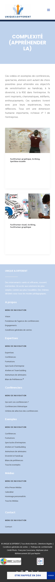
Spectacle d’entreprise (14, 366)
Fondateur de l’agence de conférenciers (22, 321)
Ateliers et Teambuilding (15, 447)
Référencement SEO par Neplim (27, 553)
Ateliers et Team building (15, 370)
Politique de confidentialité (40, 547)
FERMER (51, 575)
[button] (48, 10)
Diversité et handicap (14, 456)
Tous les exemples (12, 464)
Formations (10, 361)
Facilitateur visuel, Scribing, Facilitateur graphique (23, 226)
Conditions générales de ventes (18, 330)
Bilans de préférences (14, 460)
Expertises (9, 352)
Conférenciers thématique (16, 406)
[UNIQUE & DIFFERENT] (18, 10)
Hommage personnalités (15, 496)
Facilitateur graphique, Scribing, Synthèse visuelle (25, 160)
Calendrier (9, 492)
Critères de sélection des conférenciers (21, 411)
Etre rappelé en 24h (28, 575)
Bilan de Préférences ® (14, 379)
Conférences (10, 357)
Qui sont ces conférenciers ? (17, 402)
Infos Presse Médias (13, 487)
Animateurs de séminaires (15, 375)
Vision (7, 316)
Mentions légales (45, 543)
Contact (8, 526)
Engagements (11, 325)
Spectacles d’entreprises (15, 442)
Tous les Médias (11, 501)
